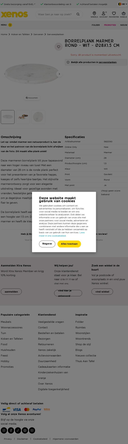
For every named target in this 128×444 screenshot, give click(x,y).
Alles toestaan (69, 243)
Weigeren (47, 244)
